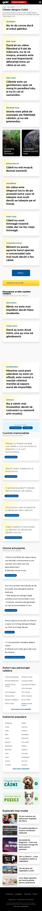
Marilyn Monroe (12, 163)
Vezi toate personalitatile (21, 709)
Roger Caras (11, 216)
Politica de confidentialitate (21, 906)
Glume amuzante (14, 548)
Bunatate (25, 734)
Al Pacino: (10, 400)
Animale (24, 753)
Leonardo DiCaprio (28, 684)
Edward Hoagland (11, 700)
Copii (7, 757)
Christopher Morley (14, 243)
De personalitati (15, 428)
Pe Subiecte (27, 428)
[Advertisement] (21, 352)
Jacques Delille (27, 681)
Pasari (23, 723)
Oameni (24, 727)
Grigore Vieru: (11, 326)
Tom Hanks (25, 692)
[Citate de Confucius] (9, 481)
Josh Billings (11, 183)
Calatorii (24, 750)
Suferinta (24, 738)
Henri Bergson (10, 692)
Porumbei (25, 742)
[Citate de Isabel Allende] (10, 520)
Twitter (34, 894)
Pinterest (27, 894)
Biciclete (8, 750)
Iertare (7, 761)
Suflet (7, 727)
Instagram (18, 894)
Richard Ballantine (12, 681)
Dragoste (8, 723)
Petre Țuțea (9, 703)
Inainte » (20, 273)
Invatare (8, 765)
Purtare (24, 765)
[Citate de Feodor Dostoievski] (11, 542)
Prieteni (24, 731)
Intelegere (25, 757)
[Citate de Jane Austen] (10, 501)
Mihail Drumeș (26, 677)
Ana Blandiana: (12, 367)
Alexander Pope (12, 107)
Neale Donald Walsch (26, 704)
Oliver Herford (26, 696)
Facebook (9, 894)
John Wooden (26, 688)
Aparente (8, 746)
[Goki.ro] (5, 2)
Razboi (24, 746)
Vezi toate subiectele (21, 769)
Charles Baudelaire (12, 677)
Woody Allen (9, 696)
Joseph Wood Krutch (10, 685)
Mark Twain (11, 41)
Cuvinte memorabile (16, 433)
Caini (6, 753)
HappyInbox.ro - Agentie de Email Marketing (21, 899)
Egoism (7, 742)
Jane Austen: (11, 302)
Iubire (7, 738)
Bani (6, 734)
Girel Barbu (10, 21)
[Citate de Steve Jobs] (9, 462)
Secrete (24, 761)
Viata (7, 731)
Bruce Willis (25, 700)
